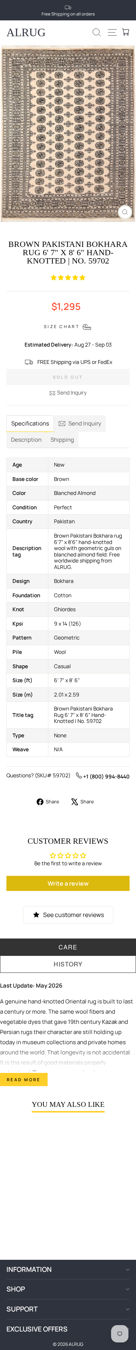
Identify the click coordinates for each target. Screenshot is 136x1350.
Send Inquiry (72, 392)
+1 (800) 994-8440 (106, 776)
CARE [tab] (68, 947)
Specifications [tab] (30, 423)
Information (29, 1269)
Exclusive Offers (37, 1328)
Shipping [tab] (62, 440)
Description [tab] (26, 440)
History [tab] (68, 964)
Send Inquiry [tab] (84, 423)
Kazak (109, 1022)
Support (22, 1308)
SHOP (15, 1288)
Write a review (68, 883)
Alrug (26, 32)
